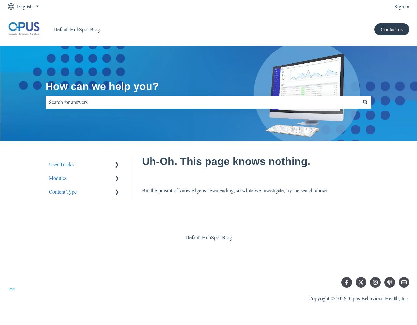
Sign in (402, 6)
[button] (117, 164)
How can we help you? (102, 86)
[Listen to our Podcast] (389, 282)
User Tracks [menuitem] (61, 164)
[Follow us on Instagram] (375, 282)
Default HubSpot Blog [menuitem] (208, 237)
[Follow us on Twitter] (361, 282)
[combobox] (202, 102)
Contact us (392, 29)
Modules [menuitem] (58, 177)
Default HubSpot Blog (76, 29)
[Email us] (404, 282)
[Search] (365, 102)
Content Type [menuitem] (63, 191)
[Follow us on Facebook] (346, 282)
